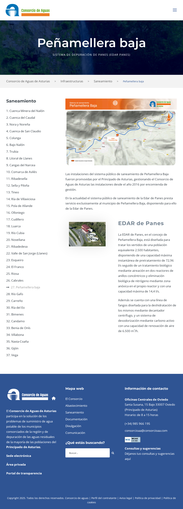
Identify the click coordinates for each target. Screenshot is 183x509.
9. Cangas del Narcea (20, 165)
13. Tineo (12, 192)
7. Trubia (12, 151)
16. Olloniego (15, 212)
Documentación (76, 419)
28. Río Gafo (14, 294)
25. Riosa (12, 274)
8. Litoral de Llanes (19, 158)
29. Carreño (14, 301)
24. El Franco (15, 267)
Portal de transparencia (24, 473)
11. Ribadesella (16, 179)
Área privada (16, 464)
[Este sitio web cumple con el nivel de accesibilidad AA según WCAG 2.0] (132, 439)
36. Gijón (12, 348)
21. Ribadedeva (17, 246)
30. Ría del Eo (15, 307)
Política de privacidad (148, 498)
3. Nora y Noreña (18, 124)
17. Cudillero (15, 219)
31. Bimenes (15, 314)
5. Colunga (13, 138)
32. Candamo (15, 321)
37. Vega (12, 355)
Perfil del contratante (104, 498)
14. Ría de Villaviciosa (20, 199)
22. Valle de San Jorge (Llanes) (26, 253)
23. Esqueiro (14, 260)
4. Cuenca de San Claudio (23, 131)
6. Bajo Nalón (15, 145)
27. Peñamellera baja (25, 287)
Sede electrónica (18, 456)
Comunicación (75, 433)
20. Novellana (15, 240)
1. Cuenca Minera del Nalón (25, 111)
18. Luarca (13, 226)
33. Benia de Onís (18, 328)
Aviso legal (125, 498)
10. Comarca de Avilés (21, 172)
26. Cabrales (14, 280)
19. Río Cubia (15, 233)
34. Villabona (15, 335)
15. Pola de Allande (19, 206)
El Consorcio (73, 399)
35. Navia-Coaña (17, 341)
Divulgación (73, 426)
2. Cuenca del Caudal (20, 118)
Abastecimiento (76, 405)
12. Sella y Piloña (17, 185)
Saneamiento (74, 412)
